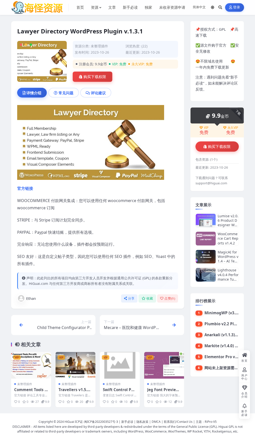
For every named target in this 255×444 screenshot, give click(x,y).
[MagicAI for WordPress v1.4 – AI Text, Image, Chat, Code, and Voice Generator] (206, 257)
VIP (206, 127)
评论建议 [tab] (98, 92)
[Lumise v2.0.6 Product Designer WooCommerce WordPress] (206, 220)
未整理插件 (99, 46)
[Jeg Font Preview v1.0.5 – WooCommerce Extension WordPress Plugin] (164, 365)
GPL (222, 29)
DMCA (156, 422)
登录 (236, 7)
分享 (131, 298)
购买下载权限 (94, 77)
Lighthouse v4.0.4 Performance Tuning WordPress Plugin (228, 279)
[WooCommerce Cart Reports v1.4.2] (206, 238)
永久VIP (233, 127)
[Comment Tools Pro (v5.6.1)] (31, 365)
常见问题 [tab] (66, 92)
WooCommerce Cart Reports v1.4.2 (228, 238)
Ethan (31, 298)
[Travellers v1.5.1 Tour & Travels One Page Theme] (75, 365)
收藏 (149, 298)
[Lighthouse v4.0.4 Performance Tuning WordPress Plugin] (206, 275)
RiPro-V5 (211, 422)
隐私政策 (142, 422)
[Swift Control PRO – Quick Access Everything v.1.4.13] (120, 365)
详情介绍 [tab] (33, 92)
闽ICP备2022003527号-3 (101, 422)
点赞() (169, 298)
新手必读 (127, 422)
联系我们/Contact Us (178, 422)
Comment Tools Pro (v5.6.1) (30, 392)
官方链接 (25, 188)
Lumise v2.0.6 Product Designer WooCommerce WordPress (228, 225)
